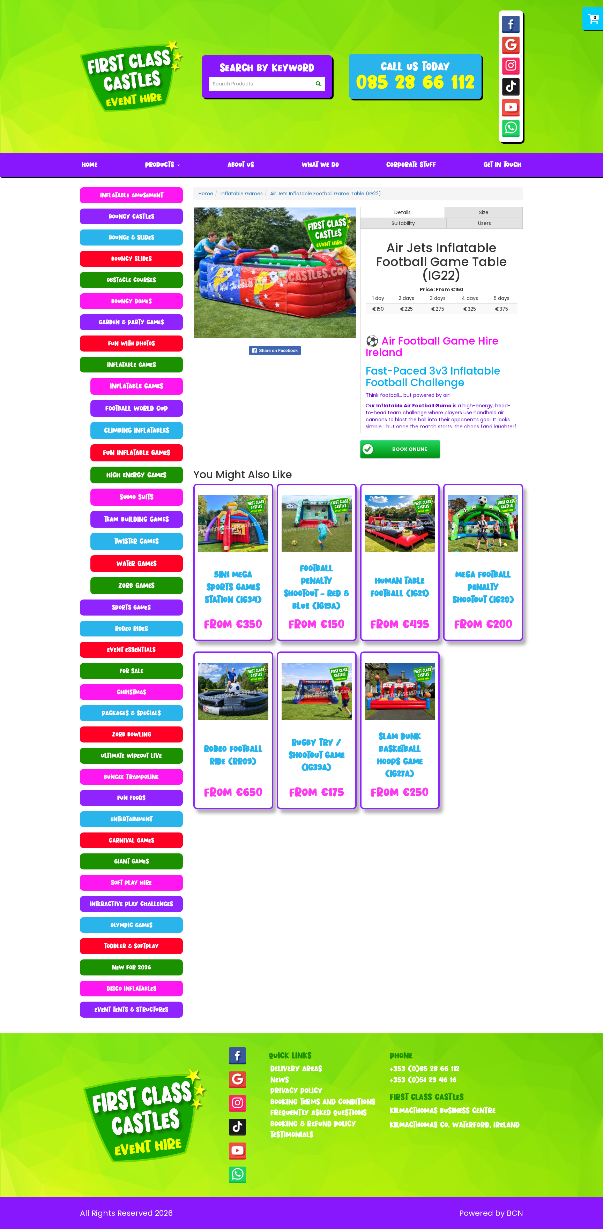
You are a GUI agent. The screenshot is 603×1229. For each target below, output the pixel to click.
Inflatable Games (136, 386)
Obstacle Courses (131, 280)
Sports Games (131, 607)
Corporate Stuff (411, 164)
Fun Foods (131, 798)
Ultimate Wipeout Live (131, 756)
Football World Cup (136, 408)
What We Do (320, 164)
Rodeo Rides (131, 629)
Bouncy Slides (131, 259)
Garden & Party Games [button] (131, 322)
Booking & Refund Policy (313, 1124)
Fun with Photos (131, 343)
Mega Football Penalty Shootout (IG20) (483, 586)
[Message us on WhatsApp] (511, 128)
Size (484, 212)
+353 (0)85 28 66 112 (425, 1068)
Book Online (409, 449)
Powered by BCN (491, 1213)
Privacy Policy (296, 1090)
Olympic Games (131, 925)
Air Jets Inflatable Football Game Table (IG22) (325, 193)
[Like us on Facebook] (511, 24)
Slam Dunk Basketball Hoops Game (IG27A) (400, 755)
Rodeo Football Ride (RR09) (233, 755)
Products (161, 164)
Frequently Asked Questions (318, 1112)
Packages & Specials (131, 713)
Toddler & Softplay (131, 946)
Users (484, 223)
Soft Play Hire (131, 883)
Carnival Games (131, 840)
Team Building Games (136, 519)
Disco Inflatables (131, 989)
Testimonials (291, 1134)
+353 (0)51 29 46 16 (423, 1080)
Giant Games (131, 861)
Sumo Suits (137, 496)
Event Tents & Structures (131, 1009)
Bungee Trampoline (131, 777)
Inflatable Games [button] (131, 365)
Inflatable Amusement (131, 195)
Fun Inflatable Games (136, 452)
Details (402, 212)
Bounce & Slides (131, 237)
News (279, 1080)
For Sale (131, 671)
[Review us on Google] (511, 45)
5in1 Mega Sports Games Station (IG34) (233, 586)
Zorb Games (136, 585)
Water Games (137, 563)
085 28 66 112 (415, 81)
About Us (241, 164)
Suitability (403, 223)
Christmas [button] (131, 692)
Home (89, 164)
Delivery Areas (296, 1068)
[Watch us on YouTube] (511, 107)
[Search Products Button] (318, 84)
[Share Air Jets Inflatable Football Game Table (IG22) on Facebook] (275, 349)
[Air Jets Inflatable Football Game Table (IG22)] (275, 273)
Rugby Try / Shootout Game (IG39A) (317, 754)
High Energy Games (136, 474)
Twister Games (136, 541)
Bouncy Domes (131, 301)
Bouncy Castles (131, 216)
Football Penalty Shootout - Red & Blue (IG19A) (316, 587)
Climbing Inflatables (136, 430)
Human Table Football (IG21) (400, 586)
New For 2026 (131, 967)
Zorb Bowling (131, 734)
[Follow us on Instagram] (511, 65)
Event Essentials (131, 650)
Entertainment (131, 819)
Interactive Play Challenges (131, 904)
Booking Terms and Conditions (322, 1102)
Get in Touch (502, 164)
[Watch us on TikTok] (511, 86)
